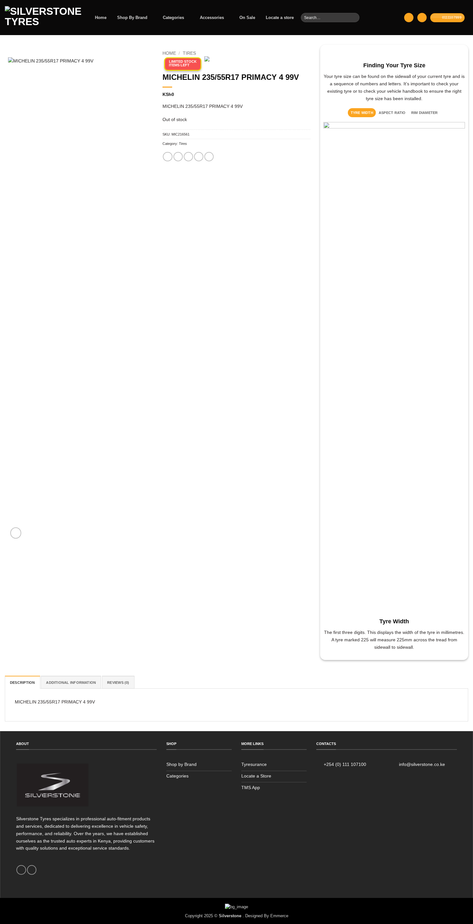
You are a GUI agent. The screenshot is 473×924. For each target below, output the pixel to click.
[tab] (362, 112)
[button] (408, 17)
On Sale (247, 17)
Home (101, 17)
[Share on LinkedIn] (209, 157)
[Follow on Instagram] (31, 870)
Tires (189, 53)
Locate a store (280, 17)
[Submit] (354, 17)
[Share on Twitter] (178, 157)
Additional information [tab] (71, 682)
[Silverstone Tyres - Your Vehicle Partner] (43, 17)
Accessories (212, 17)
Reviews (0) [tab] (118, 682)
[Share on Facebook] (167, 157)
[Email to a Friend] (188, 157)
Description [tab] (22, 682)
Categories (173, 17)
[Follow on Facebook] (21, 870)
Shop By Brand (132, 17)
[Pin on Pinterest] (198, 157)
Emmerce (279, 915)
